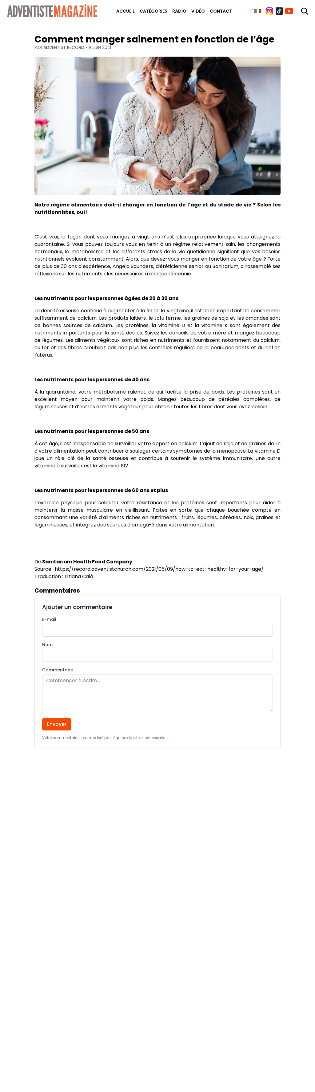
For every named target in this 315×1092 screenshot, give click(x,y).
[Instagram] (269, 11)
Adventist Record (64, 47)
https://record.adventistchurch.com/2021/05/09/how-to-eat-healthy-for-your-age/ (159, 569)
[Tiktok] (279, 11)
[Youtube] (289, 11)
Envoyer (56, 724)
